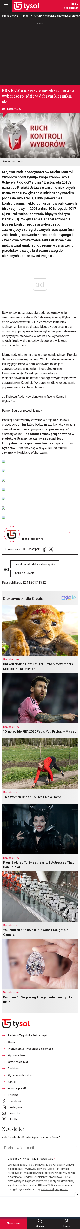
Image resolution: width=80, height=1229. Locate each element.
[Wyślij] (74, 1147)
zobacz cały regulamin (54, 1189)
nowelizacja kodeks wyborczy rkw (35, 564)
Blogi (26, 15)
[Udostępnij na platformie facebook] (44, 549)
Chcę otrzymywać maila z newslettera (31, 1159)
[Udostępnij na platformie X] (51, 549)
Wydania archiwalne (20, 1075)
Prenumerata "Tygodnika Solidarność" (31, 1049)
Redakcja (13, 1069)
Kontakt (12, 1082)
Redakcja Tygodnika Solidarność (27, 1036)
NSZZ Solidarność (71, 6)
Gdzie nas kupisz (18, 1062)
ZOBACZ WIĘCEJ (25, 574)
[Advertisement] (40, 52)
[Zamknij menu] (6, 6)
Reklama (13, 1095)
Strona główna (10, 15)
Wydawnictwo (16, 1055)
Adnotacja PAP (17, 1088)
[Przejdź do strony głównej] (26, 6)
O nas (11, 1042)
